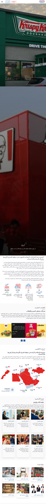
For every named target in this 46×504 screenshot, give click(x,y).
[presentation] (22, 340)
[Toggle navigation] (2, 2)
